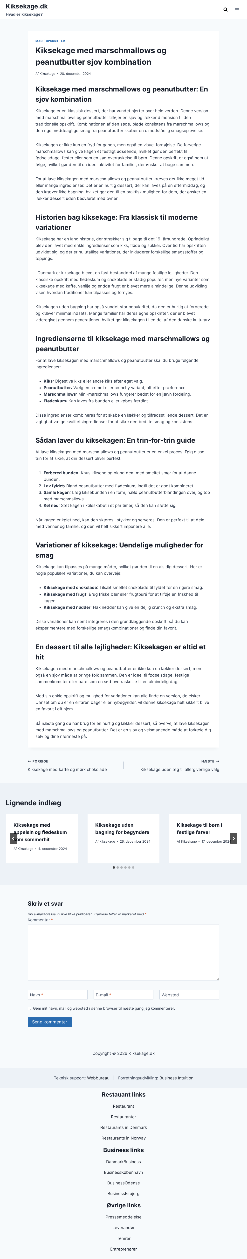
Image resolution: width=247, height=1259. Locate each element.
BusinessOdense (123, 1183)
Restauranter (123, 1116)
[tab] (114, 867)
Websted (170, 995)
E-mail (103, 995)
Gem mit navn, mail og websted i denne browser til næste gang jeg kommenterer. (104, 1008)
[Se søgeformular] (225, 9)
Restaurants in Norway (124, 1138)
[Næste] (233, 838)
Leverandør (123, 1227)
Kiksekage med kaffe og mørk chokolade (67, 765)
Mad (39, 41)
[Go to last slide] (13, 838)
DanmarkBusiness (123, 1161)
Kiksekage (47, 74)
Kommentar (40, 919)
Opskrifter (55, 41)
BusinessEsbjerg (123, 1193)
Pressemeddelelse (124, 1217)
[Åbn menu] (236, 9)
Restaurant (123, 1106)
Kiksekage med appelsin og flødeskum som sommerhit (40, 832)
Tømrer (123, 1238)
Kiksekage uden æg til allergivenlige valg (179, 765)
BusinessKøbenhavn (123, 1172)
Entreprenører (123, 1249)
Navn (36, 995)
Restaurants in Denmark (123, 1127)
